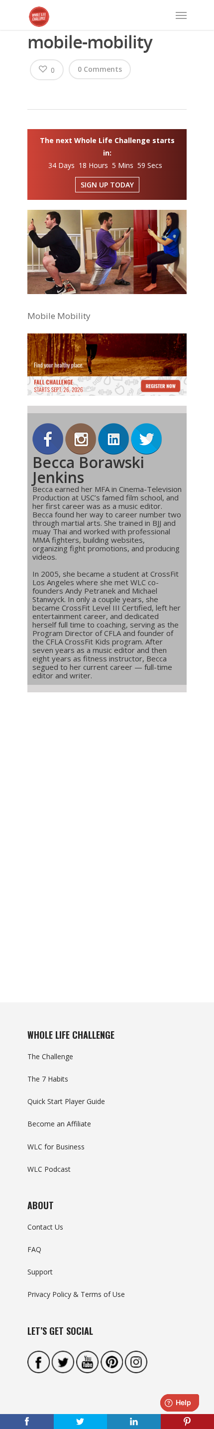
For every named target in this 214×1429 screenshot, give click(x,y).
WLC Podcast (49, 1169)
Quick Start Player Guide (66, 1101)
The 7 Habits (47, 1079)
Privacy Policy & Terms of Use (76, 1294)
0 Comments (100, 69)
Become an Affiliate (59, 1123)
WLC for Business (56, 1146)
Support (40, 1271)
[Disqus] (107, 829)
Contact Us (45, 1227)
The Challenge (50, 1056)
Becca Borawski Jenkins (88, 469)
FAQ (34, 1249)
